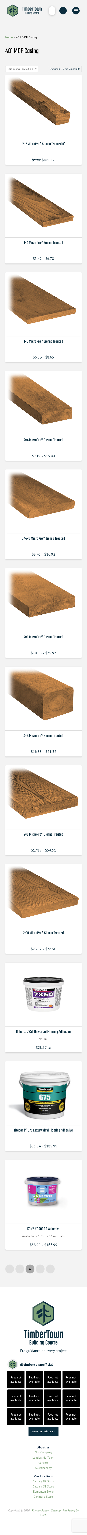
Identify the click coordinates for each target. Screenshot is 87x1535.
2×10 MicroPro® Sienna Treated (43, 933)
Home (9, 37)
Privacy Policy (40, 1510)
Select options (44, 132)
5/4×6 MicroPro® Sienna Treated (43, 538)
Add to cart (44, 1019)
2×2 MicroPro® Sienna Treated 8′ (43, 144)
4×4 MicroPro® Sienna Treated (43, 736)
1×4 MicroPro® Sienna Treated (43, 243)
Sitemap (56, 1510)
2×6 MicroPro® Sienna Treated (43, 637)
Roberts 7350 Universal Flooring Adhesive (43, 1032)
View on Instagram (43, 1431)
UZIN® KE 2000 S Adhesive (43, 1229)
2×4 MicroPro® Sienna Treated (43, 440)
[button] (52, 10)
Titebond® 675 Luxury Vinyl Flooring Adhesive (43, 1130)
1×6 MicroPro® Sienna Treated (43, 341)
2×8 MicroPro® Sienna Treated (43, 834)
